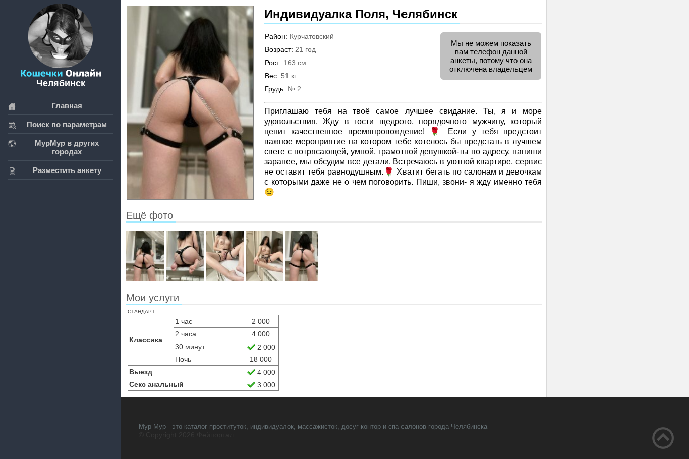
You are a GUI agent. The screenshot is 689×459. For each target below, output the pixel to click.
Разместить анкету (67, 170)
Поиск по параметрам (67, 124)
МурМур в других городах (67, 147)
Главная (66, 105)
